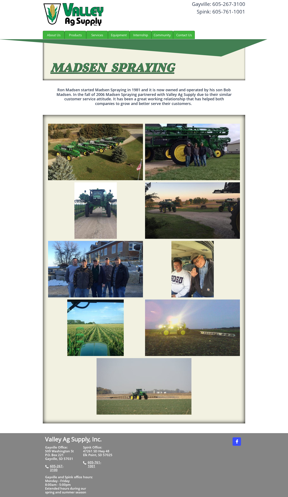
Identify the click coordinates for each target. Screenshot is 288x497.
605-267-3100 (56, 468)
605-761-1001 (94, 464)
